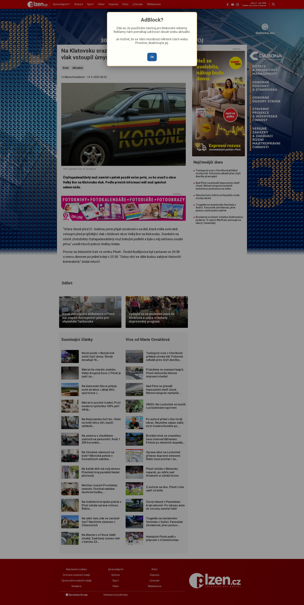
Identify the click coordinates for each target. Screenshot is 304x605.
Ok (152, 57)
